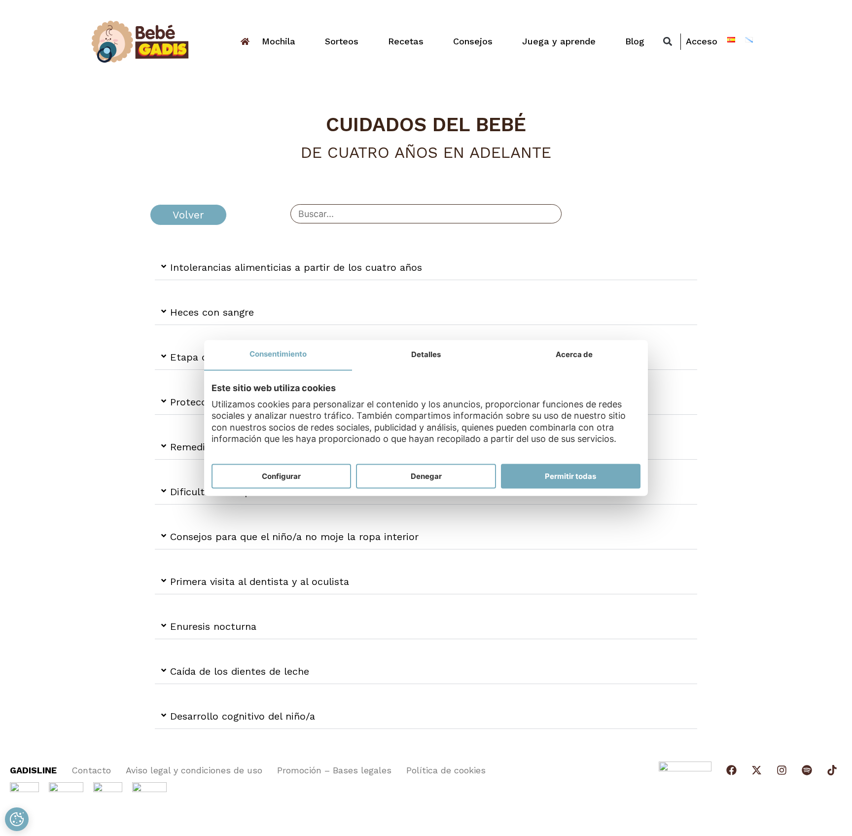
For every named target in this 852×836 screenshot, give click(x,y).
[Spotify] (807, 770)
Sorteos (341, 41)
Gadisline (33, 770)
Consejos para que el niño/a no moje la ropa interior (294, 537)
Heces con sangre (212, 312)
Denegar (426, 476)
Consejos (473, 41)
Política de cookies (446, 770)
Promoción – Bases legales (334, 770)
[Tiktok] (832, 770)
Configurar (281, 476)
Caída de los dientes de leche (239, 671)
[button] (667, 42)
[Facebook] (731, 770)
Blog (634, 41)
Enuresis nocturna (213, 626)
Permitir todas (570, 476)
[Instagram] (782, 770)
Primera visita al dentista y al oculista (259, 581)
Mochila (278, 41)
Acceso (701, 41)
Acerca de (574, 354)
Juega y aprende (559, 41)
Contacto (91, 770)
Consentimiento (278, 354)
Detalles (426, 354)
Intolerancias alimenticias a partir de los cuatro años (296, 267)
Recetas (406, 41)
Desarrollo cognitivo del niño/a (242, 716)
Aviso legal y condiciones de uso (194, 770)
